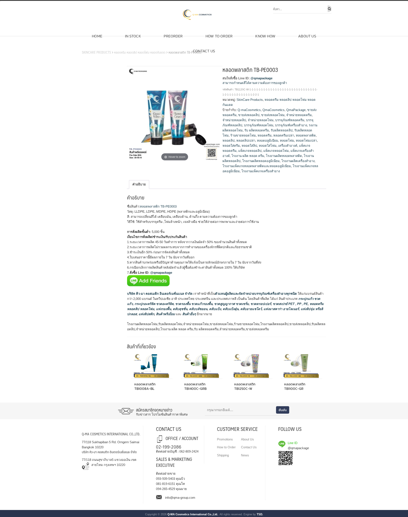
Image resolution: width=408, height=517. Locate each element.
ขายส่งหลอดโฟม (273, 115)
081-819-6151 (165, 484)
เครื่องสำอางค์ (287, 145)
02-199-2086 (168, 446)
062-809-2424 (188, 451)
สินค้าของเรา (94, 45)
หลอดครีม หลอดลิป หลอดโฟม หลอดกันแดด (139, 52)
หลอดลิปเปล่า (245, 140)
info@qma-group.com (180, 497)
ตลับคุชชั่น (179, 309)
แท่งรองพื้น (163, 309)
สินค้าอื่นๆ (189, 314)
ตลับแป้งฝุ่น (230, 309)
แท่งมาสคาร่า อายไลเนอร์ (281, 309)
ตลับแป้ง (214, 309)
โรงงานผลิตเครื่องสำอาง (297, 161)
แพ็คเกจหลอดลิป (250, 150)
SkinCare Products (96, 52)
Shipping (223, 455)
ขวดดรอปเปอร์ (260, 304)
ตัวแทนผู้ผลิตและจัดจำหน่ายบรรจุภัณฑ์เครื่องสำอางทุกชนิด (256, 293)
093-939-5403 (165, 478)
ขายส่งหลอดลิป (248, 115)
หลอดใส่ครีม (231, 145)
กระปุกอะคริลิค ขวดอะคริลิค (154, 304)
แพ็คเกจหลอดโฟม (276, 150)
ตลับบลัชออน (197, 309)
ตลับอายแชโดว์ (250, 309)
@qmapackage (261, 78)
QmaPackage (296, 110)
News (245, 455)
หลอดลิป (228, 140)
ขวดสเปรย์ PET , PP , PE (290, 304)
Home (97, 36)
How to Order (218, 36)
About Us (307, 36)
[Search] (330, 9)
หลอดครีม (265, 135)
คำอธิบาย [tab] (139, 184)
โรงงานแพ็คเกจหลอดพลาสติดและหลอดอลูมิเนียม (256, 166)
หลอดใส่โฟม (267, 145)
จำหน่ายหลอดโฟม (260, 120)
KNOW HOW (265, 36)
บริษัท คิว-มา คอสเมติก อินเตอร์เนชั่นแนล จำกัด (160, 293)
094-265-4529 (165, 489)
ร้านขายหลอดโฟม (243, 135)
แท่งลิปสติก (146, 314)
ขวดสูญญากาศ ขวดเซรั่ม (231, 304)
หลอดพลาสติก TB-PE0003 (158, 206)
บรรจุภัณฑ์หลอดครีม (289, 120)
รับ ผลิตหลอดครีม (256, 130)
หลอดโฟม (287, 140)
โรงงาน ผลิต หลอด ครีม (247, 156)
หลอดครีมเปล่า (283, 135)
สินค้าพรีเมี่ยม (165, 314)
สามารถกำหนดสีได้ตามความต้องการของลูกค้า (254, 83)
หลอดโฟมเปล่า (306, 140)
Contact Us (204, 51)
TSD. (260, 514)
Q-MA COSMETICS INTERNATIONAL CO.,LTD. (111, 434)
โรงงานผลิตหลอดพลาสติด (284, 156)
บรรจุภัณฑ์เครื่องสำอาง (291, 125)
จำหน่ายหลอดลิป (234, 120)
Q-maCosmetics (249, 110)
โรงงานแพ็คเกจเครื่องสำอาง (260, 171)
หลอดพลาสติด (306, 135)
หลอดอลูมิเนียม (267, 140)
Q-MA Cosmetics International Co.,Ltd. (192, 514)
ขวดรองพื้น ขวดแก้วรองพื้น (193, 304)
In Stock (133, 36)
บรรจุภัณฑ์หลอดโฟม (258, 125)
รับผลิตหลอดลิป (282, 130)
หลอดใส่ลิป (249, 145)
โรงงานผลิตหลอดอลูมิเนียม (261, 161)
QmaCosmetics (273, 110)
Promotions (225, 439)
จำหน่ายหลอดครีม (299, 115)
